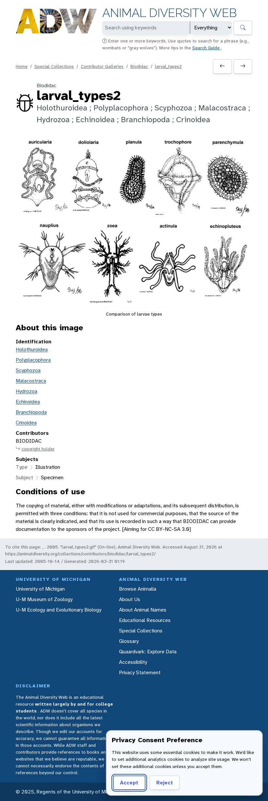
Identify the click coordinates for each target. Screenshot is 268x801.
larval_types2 (168, 66)
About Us (129, 599)
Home (21, 66)
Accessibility (133, 662)
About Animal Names (142, 609)
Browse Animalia (137, 588)
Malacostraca (31, 380)
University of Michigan (40, 588)
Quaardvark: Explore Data (147, 651)
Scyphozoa (28, 370)
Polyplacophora (33, 359)
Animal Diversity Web (169, 13)
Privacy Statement (139, 672)
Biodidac (139, 66)
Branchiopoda (31, 412)
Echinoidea (28, 401)
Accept (129, 782)
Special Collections (54, 66)
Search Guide (206, 48)
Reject (164, 782)
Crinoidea (26, 422)
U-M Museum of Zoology (44, 599)
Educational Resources (145, 620)
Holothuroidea (32, 349)
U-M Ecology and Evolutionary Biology (58, 609)
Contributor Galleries (102, 66)
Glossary (129, 641)
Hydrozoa (26, 391)
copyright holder (38, 449)
